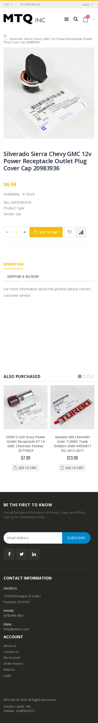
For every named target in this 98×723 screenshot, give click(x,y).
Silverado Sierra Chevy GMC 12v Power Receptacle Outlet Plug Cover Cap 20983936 (47, 161)
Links (86, 4)
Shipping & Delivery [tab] (23, 276)
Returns (9, 669)
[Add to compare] (81, 232)
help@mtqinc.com (16, 629)
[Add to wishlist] (69, 232)
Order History (13, 663)
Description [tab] (13, 263)
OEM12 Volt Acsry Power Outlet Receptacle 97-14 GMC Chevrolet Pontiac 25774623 (25, 444)
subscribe (76, 538)
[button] (80, 376)
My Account (12, 657)
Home (5, 35)
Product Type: (14, 208)
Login (7, 675)
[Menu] (66, 19)
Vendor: (9, 214)
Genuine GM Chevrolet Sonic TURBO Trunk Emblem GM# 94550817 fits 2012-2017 (72, 444)
